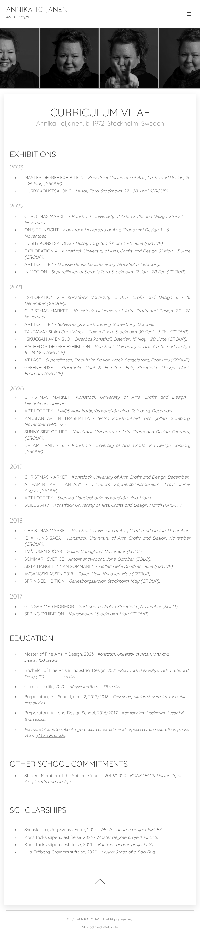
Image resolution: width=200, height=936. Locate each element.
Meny (189, 14)
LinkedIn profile (51, 735)
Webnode (110, 927)
